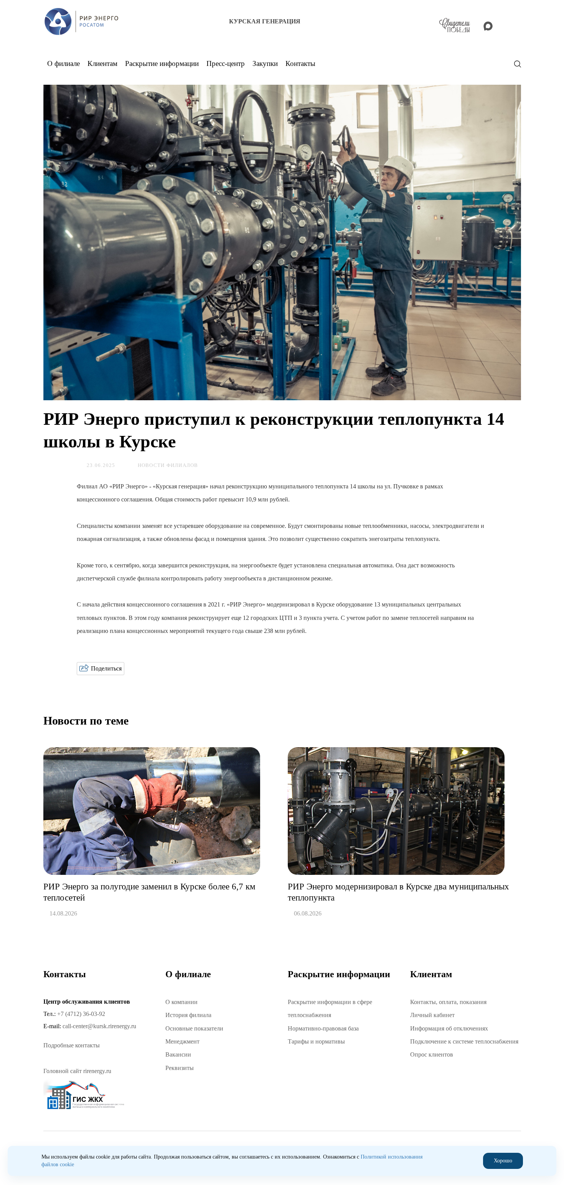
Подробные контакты (71, 1045)
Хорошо (503, 1161)
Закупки (265, 63)
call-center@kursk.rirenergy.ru (99, 1026)
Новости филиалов (168, 465)
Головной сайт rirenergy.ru (77, 1071)
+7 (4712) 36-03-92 (81, 1014)
